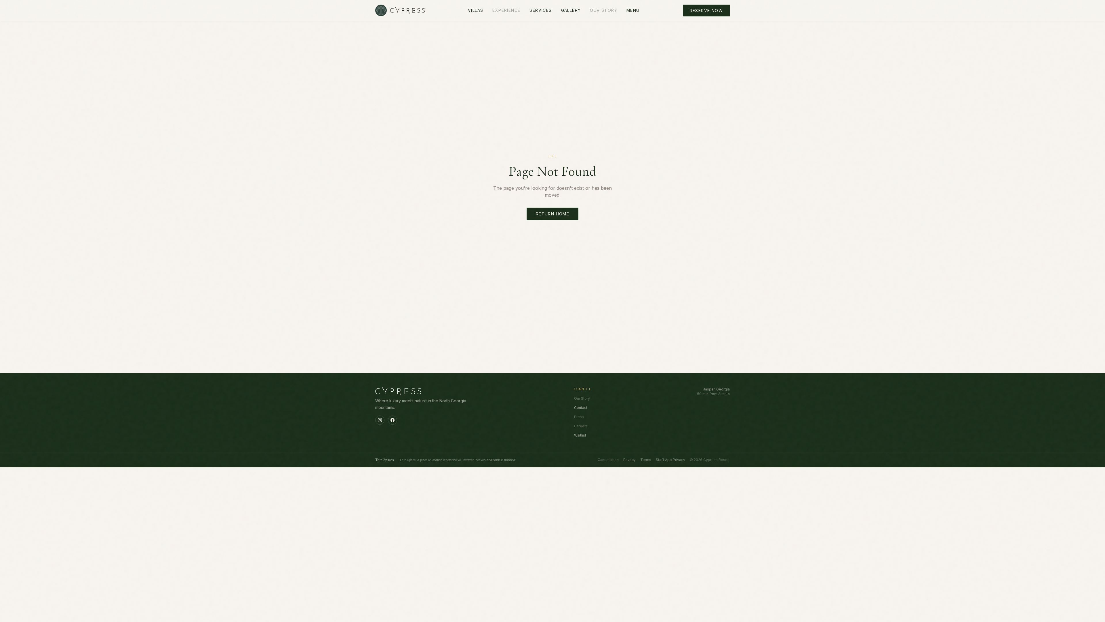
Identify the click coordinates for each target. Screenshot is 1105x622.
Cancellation (608, 460)
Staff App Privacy (670, 460)
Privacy (629, 460)
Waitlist (580, 435)
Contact (580, 407)
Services (540, 10)
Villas (475, 10)
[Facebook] (392, 420)
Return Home (552, 213)
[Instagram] (379, 420)
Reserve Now (706, 10)
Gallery (571, 10)
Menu (633, 10)
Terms (645, 460)
